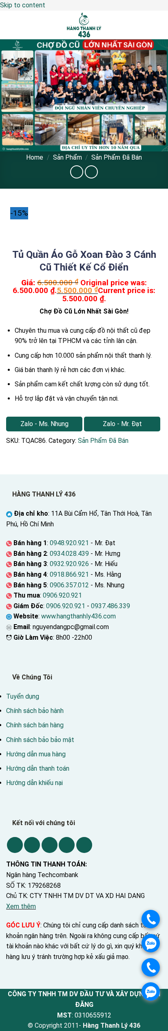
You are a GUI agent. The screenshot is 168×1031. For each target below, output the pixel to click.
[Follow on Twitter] (49, 845)
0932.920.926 (69, 564)
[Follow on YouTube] (84, 845)
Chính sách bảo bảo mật (40, 740)
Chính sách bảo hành (35, 711)
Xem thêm (21, 906)
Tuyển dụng (22, 696)
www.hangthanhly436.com (78, 616)
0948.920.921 (69, 543)
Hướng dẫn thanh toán (37, 768)
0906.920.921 (62, 595)
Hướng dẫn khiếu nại (34, 783)
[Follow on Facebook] (15, 845)
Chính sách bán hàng (35, 725)
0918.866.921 (69, 574)
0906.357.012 (69, 585)
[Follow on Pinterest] (67, 845)
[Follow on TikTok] (32, 845)
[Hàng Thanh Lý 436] (84, 25)
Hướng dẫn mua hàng (36, 754)
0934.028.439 (69, 553)
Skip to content (22, 5)
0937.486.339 (110, 606)
